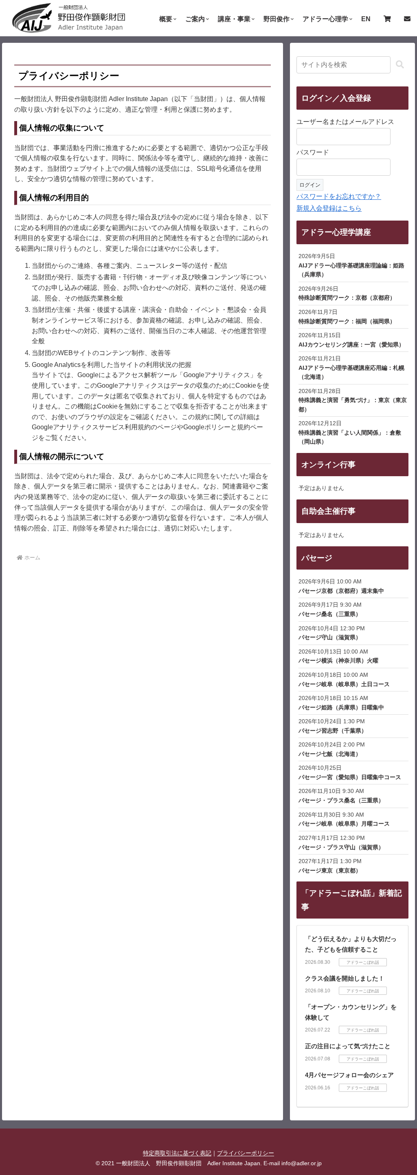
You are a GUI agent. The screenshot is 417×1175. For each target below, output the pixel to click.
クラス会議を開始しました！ (344, 978)
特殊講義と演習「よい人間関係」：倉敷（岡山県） (349, 437)
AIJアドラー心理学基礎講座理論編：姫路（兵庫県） (351, 270)
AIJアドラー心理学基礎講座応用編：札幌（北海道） (351, 372)
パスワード (312, 152)
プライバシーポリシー (245, 1153)
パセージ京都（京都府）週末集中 (341, 591)
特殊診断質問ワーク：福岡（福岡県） (346, 321)
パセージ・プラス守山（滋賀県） (341, 847)
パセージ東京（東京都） (329, 870)
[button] (400, 64)
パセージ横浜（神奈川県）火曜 (338, 660)
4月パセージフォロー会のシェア (349, 1074)
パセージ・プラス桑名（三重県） (341, 800)
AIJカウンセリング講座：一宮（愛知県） (351, 344)
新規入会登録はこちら (329, 208)
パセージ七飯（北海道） (329, 754)
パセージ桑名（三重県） (329, 614)
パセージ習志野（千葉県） (332, 730)
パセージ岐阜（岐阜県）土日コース (344, 684)
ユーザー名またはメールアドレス (345, 121)
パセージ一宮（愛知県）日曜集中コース (349, 777)
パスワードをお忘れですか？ (338, 196)
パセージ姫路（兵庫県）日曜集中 (341, 707)
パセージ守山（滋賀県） (329, 637)
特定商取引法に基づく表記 (177, 1153)
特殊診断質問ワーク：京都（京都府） (346, 297)
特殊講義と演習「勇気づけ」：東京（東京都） (352, 404)
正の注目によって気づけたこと (348, 1045)
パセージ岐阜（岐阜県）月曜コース (344, 823)
